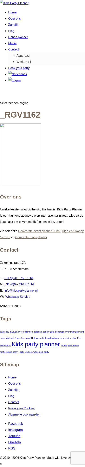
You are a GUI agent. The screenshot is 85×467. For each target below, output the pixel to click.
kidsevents (5, 345)
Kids (79, 338)
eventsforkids (7, 338)
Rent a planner (18, 37)
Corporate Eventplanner (31, 237)
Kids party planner (36, 344)
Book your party (19, 68)
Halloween (36, 338)
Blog (11, 31)
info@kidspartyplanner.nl (21, 290)
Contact (13, 49)
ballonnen (28, 331)
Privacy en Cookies (21, 408)
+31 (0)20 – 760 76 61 (18, 278)
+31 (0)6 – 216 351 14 (19, 284)
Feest (17, 338)
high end (46, 338)
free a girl (25, 338)
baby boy (4, 331)
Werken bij (24, 61)
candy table (48, 331)
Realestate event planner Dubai (39, 231)
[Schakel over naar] (17, 74)
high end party (59, 338)
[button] (1, 464)
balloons (38, 331)
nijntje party (12, 352)
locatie (64, 345)
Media (12, 43)
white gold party (41, 352)
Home (12, 12)
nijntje (3, 352)
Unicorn (29, 352)
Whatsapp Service (17, 296)
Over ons (14, 18)
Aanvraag (23, 55)
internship (71, 338)
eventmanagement (74, 331)
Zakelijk (13, 24)
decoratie (59, 331)
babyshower (16, 331)
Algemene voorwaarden (24, 414)
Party (21, 352)
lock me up (73, 345)
